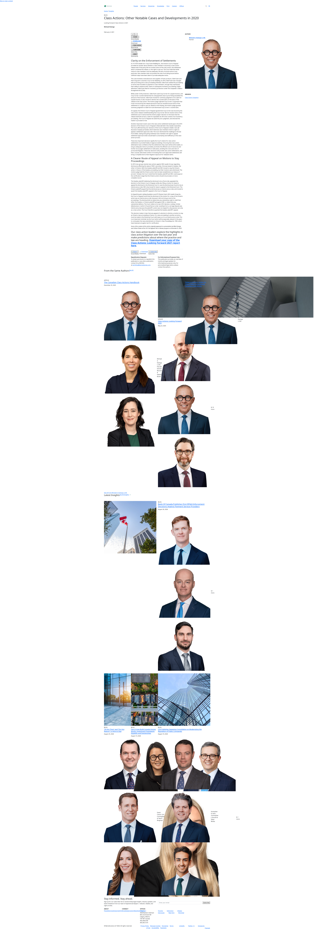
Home (106, 11)
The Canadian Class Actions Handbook (121, 282)
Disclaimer (165, 926)
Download (144, 252)
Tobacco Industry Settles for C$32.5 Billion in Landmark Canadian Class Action (195, 284)
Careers (174, 6)
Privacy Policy (145, 926)
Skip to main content (6, 1)
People (136, 6)
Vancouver (161, 913)
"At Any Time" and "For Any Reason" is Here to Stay (114, 730)
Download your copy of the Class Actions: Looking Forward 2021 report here (155, 243)
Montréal (181, 913)
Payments (163, 928)
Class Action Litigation (192, 97)
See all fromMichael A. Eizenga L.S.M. (115, 493)
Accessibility (155, 928)
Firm (168, 6)
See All (131, 270)
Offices (181, 6)
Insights (111, 11)
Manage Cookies (155, 926)
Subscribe (154, 252)
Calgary (142, 911)
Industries (151, 6)
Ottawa (179, 911)
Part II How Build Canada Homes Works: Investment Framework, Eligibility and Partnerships (143, 731)
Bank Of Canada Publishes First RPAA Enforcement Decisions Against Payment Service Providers (181, 505)
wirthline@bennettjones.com (141, 265)
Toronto (160, 911)
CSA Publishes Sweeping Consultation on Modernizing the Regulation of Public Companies (180, 730)
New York (171, 913)
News (135, 911)
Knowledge (160, 6)
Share (135, 252)
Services (143, 6)
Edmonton (170, 911)
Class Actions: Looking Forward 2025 (170, 322)
